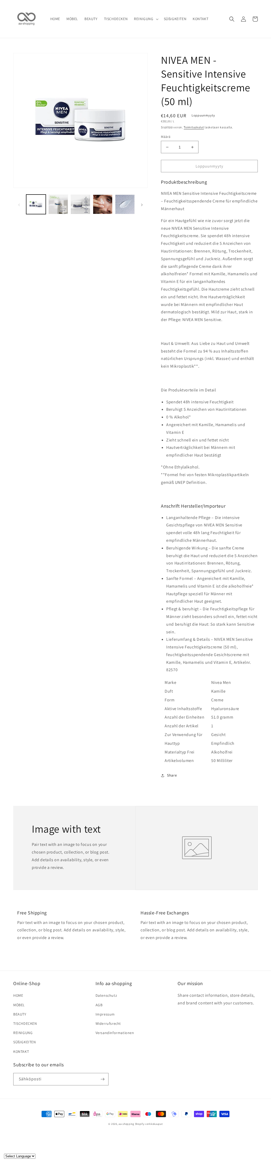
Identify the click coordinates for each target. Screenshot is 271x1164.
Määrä (165, 136)
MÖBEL (19, 1005)
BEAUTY (19, 1014)
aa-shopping (126, 1124)
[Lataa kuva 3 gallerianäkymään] (80, 204)
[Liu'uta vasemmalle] (19, 204)
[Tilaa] (102, 1079)
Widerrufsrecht (108, 1023)
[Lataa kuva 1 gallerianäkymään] (36, 204)
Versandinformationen (115, 1032)
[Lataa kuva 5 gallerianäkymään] (125, 204)
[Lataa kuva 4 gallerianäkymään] (102, 204)
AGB (99, 1005)
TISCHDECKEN (25, 1023)
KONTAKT (21, 1051)
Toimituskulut (194, 127)
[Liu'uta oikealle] (142, 204)
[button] (145, 18)
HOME (18, 995)
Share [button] (172, 775)
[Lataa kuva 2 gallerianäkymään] (58, 204)
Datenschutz (106, 995)
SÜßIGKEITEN (24, 1042)
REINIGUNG (23, 1032)
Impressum (105, 1014)
